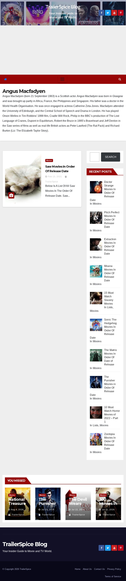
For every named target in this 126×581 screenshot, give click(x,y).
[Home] (5, 79)
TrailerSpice (17, 515)
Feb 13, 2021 (55, 176)
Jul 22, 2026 (78, 509)
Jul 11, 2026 (108, 509)
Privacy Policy (114, 569)
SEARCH (110, 157)
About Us (87, 569)
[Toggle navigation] (62, 79)
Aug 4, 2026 (17, 509)
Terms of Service (113, 576)
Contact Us (99, 569)
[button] (120, 79)
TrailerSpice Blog (63, 6)
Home (77, 569)
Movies (49, 160)
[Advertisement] (63, 50)
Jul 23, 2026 (47, 509)
